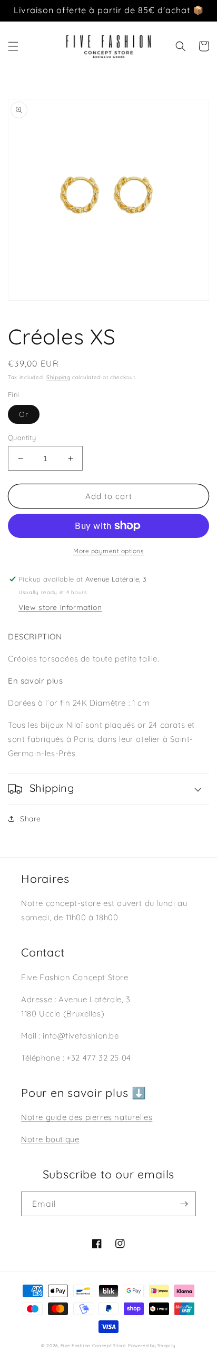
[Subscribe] (183, 1204)
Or (23, 414)
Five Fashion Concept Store (93, 1345)
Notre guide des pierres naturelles (86, 1117)
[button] (13, 46)
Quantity (22, 437)
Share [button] (30, 818)
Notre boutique (50, 1139)
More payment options (108, 551)
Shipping (58, 377)
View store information (60, 607)
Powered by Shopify (152, 1345)
